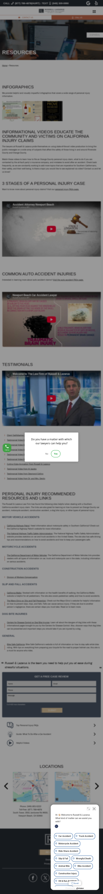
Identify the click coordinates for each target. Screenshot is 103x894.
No (46, 453)
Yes (56, 453)
